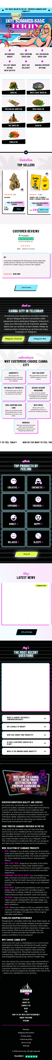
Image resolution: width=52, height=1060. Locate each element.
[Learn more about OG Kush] (14, 192)
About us (26, 1002)
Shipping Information (26, 1033)
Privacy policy (26, 1036)
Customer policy (26, 1039)
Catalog (26, 999)
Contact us (26, 1005)
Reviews (26, 1029)
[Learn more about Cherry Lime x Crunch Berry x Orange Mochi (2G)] (39, 192)
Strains (26, 1021)
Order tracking (26, 1018)
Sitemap (26, 1046)
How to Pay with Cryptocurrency (26, 1015)
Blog (26, 1008)
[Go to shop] (26, 30)
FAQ (26, 1011)
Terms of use (26, 1043)
